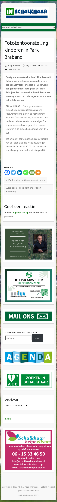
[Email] (32, 172)
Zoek (37, 338)
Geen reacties (14, 69)
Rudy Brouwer (14, 65)
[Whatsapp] (25, 172)
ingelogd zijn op (20, 212)
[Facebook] (7, 172)
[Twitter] (13, 172)
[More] (38, 172)
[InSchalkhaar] (27, 13)
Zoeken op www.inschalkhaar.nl (21, 332)
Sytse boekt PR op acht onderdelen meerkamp (23, 190)
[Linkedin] (19, 172)
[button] (28, 244)
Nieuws (44, 65)
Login (8, 418)
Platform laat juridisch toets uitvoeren (25, 180)
